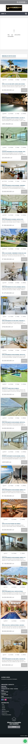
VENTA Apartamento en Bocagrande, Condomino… (14, 185)
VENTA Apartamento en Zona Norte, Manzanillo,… (14, 320)
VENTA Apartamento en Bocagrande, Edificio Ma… (14, 354)
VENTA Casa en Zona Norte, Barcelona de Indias (13, 84)
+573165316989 (22, 1)
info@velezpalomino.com (6, 697)
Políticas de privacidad (6, 714)
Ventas (3, 706)
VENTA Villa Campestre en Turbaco (10, 388)
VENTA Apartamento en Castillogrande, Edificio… (14, 286)
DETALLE (24, 90)
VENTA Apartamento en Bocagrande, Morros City (14, 489)
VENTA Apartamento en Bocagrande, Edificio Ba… (14, 422)
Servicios (4, 709)
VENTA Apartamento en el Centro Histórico (12, 591)
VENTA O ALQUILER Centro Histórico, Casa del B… (13, 117)
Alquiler (3, 707)
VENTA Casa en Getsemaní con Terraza (11, 523)
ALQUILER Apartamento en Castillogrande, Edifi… (14, 151)
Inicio (3, 704)
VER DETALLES (14, 68)
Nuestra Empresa (5, 711)
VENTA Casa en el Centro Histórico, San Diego (13, 625)
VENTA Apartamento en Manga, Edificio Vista (12, 219)
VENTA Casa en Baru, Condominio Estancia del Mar (14, 253)
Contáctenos (4, 713)
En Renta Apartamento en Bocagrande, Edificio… (14, 456)
